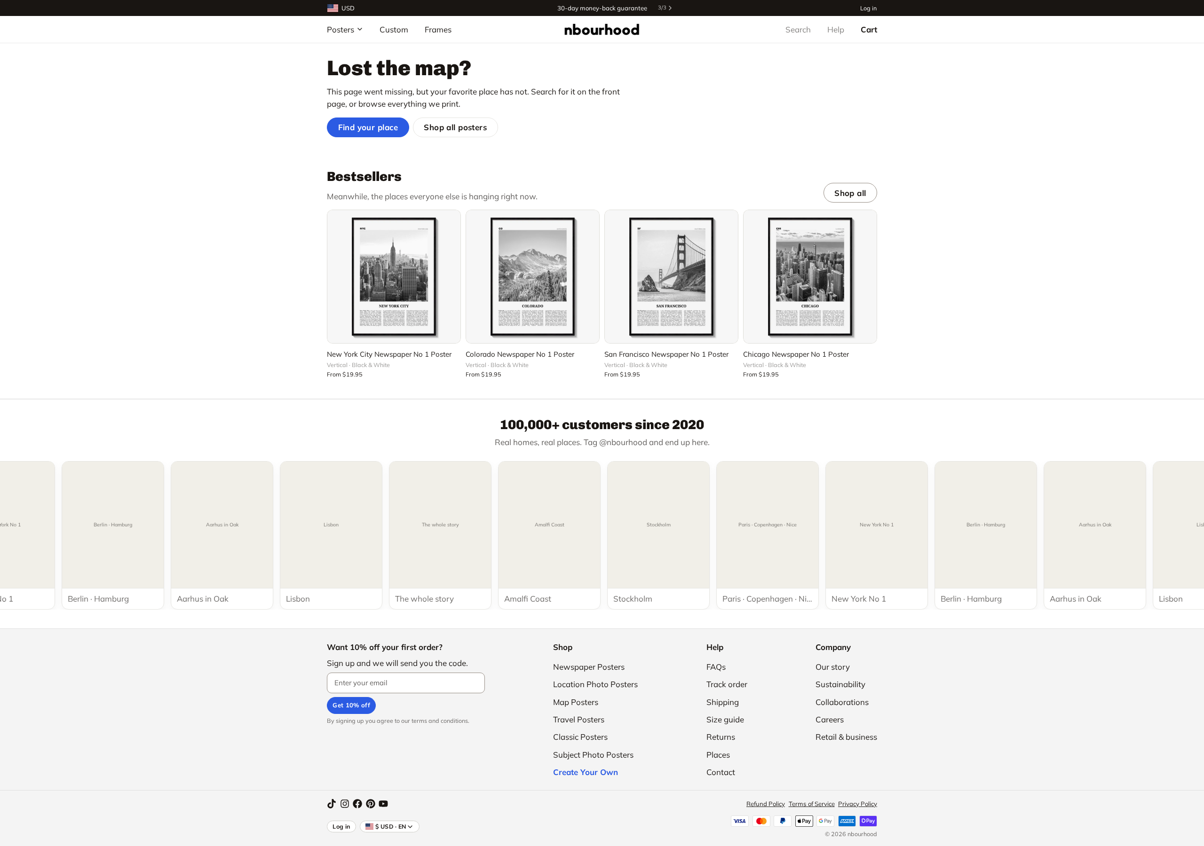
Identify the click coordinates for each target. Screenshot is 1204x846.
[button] (394, 330)
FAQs (716, 667)
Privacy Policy (857, 803)
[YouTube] (383, 803)
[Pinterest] (370, 803)
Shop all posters (455, 127)
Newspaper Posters (589, 667)
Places (718, 755)
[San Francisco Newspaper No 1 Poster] (671, 277)
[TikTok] (331, 803)
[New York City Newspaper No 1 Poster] (394, 277)
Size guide (725, 719)
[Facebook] (357, 803)
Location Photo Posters (595, 684)
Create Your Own (585, 772)
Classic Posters (580, 737)
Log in (868, 7)
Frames (438, 29)
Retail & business (846, 737)
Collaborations (842, 702)
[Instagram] (344, 803)
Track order (726, 684)
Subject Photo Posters (593, 755)
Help (835, 29)
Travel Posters (578, 719)
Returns (720, 737)
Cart (869, 29)
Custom (394, 29)
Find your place (368, 127)
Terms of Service (812, 803)
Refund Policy (765, 803)
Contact (720, 772)
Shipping (722, 702)
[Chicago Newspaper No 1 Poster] (810, 277)
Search (798, 29)
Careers (830, 719)
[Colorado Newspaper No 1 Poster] (533, 277)
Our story (833, 667)
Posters (340, 29)
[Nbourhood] (601, 29)
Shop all (850, 193)
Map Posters (575, 702)
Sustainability (840, 684)
